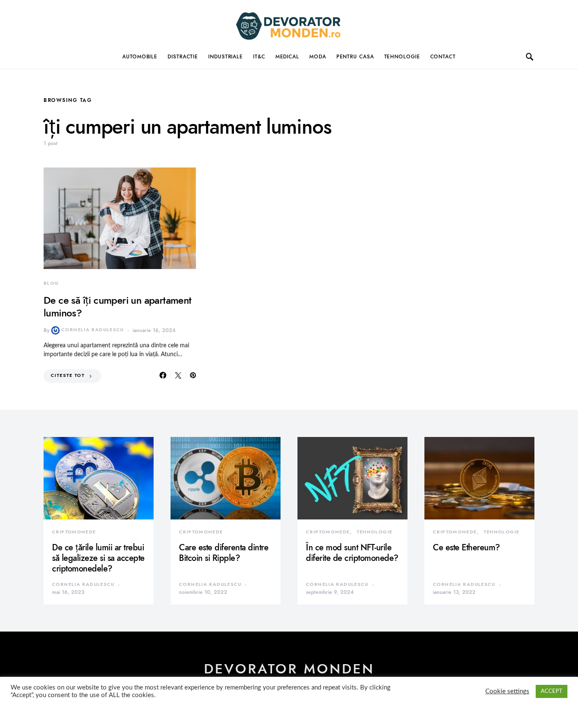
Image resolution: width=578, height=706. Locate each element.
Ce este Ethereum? (466, 547)
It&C (259, 56)
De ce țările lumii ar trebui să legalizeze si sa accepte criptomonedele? (98, 557)
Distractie (183, 56)
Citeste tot (68, 375)
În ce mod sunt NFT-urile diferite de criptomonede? (352, 552)
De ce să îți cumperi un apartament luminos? (118, 306)
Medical (287, 56)
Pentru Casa (355, 56)
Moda (317, 56)
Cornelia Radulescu (92, 330)
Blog (51, 283)
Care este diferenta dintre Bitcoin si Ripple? (223, 552)
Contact (443, 56)
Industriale (225, 56)
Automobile (139, 56)
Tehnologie (402, 56)
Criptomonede (74, 532)
